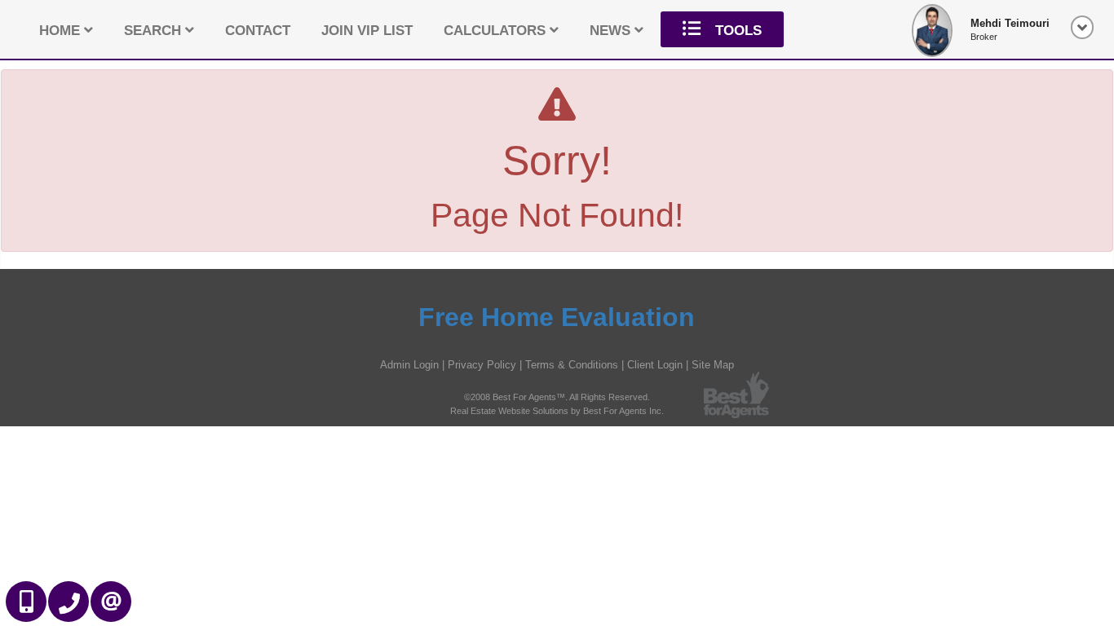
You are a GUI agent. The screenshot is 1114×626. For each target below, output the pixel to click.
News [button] (612, 30)
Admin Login (409, 365)
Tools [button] (736, 30)
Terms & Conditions (571, 365)
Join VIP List (367, 30)
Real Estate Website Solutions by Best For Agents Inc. (557, 411)
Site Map (713, 365)
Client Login (655, 365)
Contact (257, 30)
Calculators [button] (497, 30)
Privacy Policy (482, 365)
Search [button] (154, 30)
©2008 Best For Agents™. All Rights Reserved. (557, 397)
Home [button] (61, 30)
